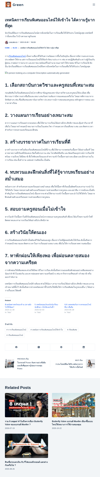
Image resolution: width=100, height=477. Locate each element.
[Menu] (94, 4)
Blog (33, 42)
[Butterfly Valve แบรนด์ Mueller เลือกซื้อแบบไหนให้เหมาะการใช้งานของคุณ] (73, 405)
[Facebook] (16, 347)
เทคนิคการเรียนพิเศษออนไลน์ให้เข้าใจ (47, 330)
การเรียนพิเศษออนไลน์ (16, 330)
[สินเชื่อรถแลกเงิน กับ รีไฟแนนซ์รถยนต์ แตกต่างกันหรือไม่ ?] (26, 446)
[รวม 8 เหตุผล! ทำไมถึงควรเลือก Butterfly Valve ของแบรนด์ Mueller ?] (26, 405)
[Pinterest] (61, 347)
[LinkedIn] (84, 347)
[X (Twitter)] (39, 347)
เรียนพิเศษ (72, 330)
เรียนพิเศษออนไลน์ (17, 56)
